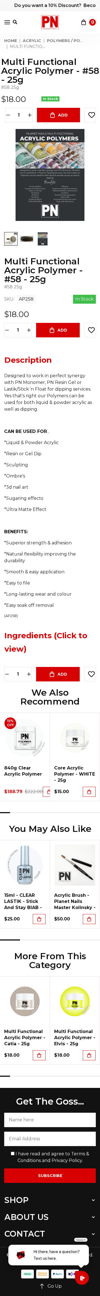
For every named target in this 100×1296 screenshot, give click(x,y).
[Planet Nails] (50, 22)
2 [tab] (15, 812)
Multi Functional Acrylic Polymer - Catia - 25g (24, 1037)
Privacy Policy (67, 1160)
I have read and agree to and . (51, 1157)
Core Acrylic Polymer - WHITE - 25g (74, 774)
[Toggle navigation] (7, 22)
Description (28, 360)
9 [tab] (85, 812)
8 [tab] (75, 812)
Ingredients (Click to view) (45, 642)
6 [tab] (55, 812)
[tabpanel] (25, 757)
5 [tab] (45, 812)
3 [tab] (25, 812)
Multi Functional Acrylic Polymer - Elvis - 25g (74, 1037)
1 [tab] (5, 812)
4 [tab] (35, 812)
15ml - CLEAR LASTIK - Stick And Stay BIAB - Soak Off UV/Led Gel (24, 907)
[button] (90, 115)
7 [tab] (65, 812)
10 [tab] (95, 812)
